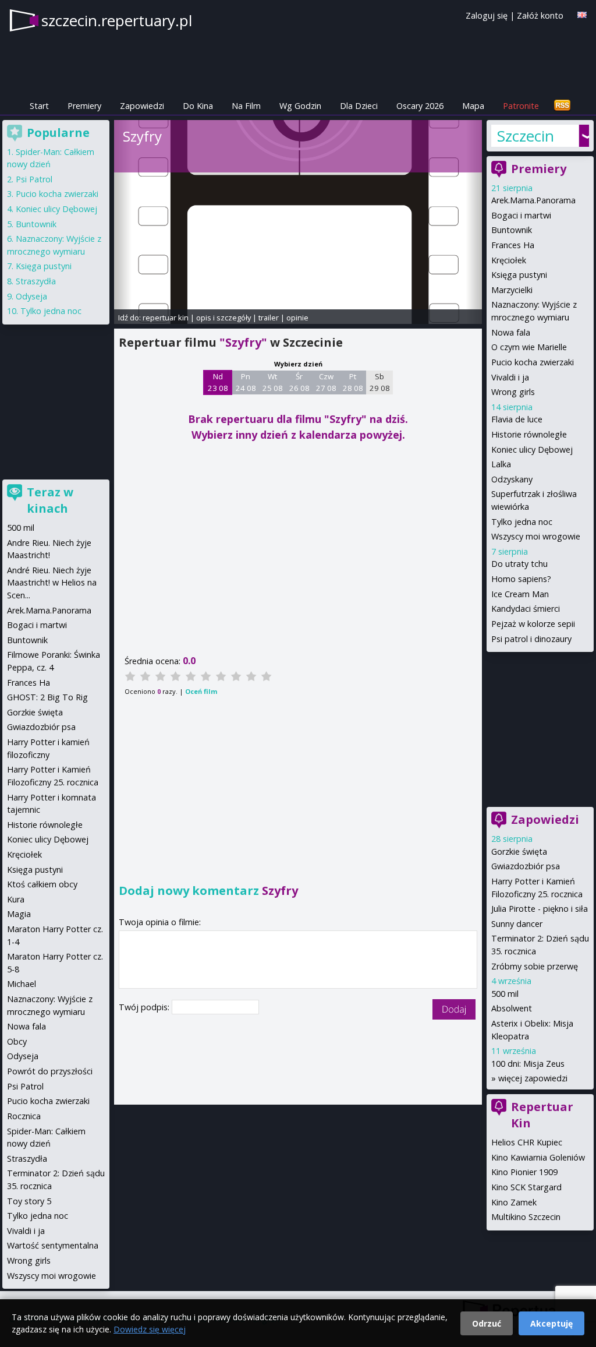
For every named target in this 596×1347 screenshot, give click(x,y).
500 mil (505, 993)
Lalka (501, 464)
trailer (268, 317)
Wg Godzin (300, 105)
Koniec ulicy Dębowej (532, 449)
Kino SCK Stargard (526, 1187)
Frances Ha (512, 245)
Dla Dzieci (359, 105)
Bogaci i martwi (521, 215)
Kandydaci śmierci (525, 608)
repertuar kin (166, 317)
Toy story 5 (29, 1201)
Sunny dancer (516, 923)
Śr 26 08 (299, 382)
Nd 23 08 (218, 382)
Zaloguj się (487, 15)
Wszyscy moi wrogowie (535, 536)
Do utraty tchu (519, 563)
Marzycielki (512, 289)
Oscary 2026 (420, 105)
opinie (297, 317)
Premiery (84, 105)
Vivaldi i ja (510, 377)
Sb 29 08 (380, 382)
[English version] (582, 15)
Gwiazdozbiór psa (525, 866)
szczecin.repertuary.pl (116, 20)
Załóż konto (540, 15)
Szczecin (525, 135)
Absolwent (511, 1008)
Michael (21, 983)
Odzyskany (512, 479)
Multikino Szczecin (525, 1216)
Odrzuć (486, 1323)
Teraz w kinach (50, 500)
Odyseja (31, 296)
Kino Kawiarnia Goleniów (538, 1157)
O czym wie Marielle (529, 346)
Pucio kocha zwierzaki (532, 362)
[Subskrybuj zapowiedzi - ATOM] (562, 106)
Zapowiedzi (142, 105)
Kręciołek (508, 260)
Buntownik (511, 229)
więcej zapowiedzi (532, 1078)
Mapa (473, 105)
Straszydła (36, 281)
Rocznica (24, 1116)
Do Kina (198, 105)
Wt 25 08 (272, 382)
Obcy (17, 1041)
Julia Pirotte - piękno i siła (539, 908)
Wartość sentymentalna (52, 1245)
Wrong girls (513, 391)
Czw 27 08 (326, 382)
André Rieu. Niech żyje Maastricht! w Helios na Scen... (52, 583)
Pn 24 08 (246, 382)
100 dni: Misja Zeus (528, 1063)
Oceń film (201, 691)
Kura (15, 899)
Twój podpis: (145, 1007)
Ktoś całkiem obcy (42, 884)
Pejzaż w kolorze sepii (533, 623)
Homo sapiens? (521, 578)
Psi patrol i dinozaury (531, 638)
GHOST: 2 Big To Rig (47, 697)
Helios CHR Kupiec (526, 1142)
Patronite (521, 105)
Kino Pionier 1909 (524, 1171)
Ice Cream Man (520, 594)
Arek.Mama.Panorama (533, 200)
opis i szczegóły (223, 317)
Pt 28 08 (353, 382)
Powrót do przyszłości (50, 1071)
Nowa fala (510, 332)
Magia (19, 913)
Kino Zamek (514, 1202)
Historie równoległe (529, 434)
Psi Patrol (34, 179)
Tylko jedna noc (521, 521)
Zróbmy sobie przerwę (534, 966)
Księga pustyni (519, 274)
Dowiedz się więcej (149, 1329)
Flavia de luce (516, 419)
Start (39, 105)
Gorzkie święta (519, 851)
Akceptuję (551, 1323)
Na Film (246, 105)
